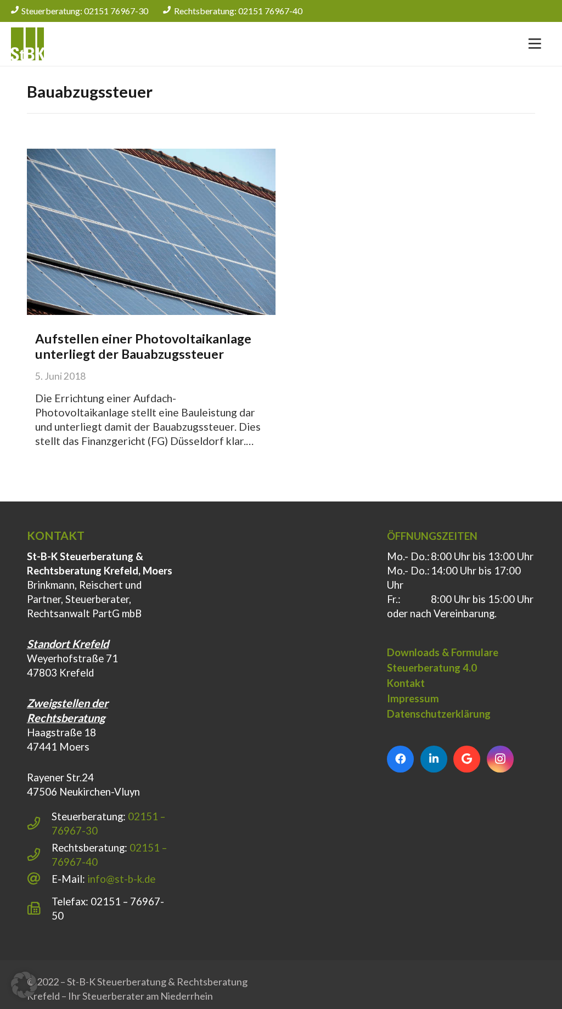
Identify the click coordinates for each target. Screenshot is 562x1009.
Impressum (413, 698)
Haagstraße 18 (61, 732)
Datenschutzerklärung (439, 714)
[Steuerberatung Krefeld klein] (27, 43)
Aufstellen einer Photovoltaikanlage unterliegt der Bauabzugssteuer (143, 346)
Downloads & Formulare (442, 652)
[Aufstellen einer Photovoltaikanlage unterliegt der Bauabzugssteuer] (151, 231)
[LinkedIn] (433, 759)
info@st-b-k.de (121, 879)
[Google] (466, 759)
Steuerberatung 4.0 (432, 668)
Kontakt (406, 683)
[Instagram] (500, 759)
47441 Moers (58, 747)
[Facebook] (400, 759)
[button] (24, 985)
